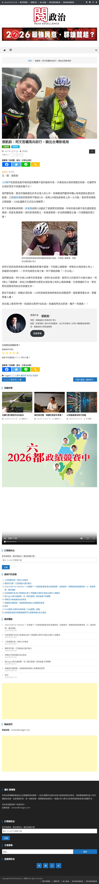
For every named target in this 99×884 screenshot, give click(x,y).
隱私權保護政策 (68, 2)
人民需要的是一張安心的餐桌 (16, 580)
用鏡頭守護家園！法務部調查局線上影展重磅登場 (24, 603)
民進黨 (28, 208)
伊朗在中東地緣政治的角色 (15, 599)
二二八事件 (15, 375)
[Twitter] (16, 164)
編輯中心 (25, 419)
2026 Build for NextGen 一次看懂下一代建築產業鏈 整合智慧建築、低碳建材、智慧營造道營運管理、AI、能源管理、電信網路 (50, 626)
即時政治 (15, 147)
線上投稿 (43, 2)
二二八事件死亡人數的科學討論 (15, 379)
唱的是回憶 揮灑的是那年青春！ (48, 415)
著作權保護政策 (54, 2)
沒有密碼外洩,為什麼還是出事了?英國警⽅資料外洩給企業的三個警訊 (32, 593)
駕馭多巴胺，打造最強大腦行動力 (18, 583)
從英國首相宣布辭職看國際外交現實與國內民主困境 (25, 612)
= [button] (21, 154)
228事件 (6, 182)
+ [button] (17, 154)
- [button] (12, 154)
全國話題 (6, 147)
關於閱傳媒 (24, 2)
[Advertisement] (49, 701)
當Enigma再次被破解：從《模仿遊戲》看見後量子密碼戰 (27, 596)
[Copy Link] (35, 164)
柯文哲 (29, 375)
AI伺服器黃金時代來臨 (76, 415)
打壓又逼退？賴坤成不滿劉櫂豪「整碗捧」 (86, 379)
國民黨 (17, 197)
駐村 (6, 606)
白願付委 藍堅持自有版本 (13, 415)
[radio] (3, 353)
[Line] (25, 164)
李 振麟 (88, 419)
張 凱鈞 (25, 151)
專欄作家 (34, 2)
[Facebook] (6, 164)
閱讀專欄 (37, 333)
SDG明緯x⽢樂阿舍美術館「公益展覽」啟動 (22, 609)
